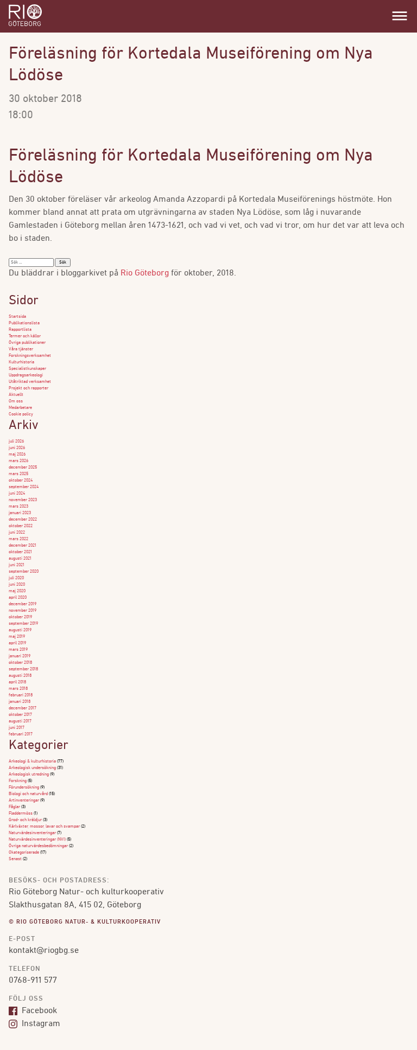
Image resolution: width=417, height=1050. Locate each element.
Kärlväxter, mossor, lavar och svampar (44, 826)
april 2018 (17, 682)
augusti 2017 (20, 721)
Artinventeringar (24, 800)
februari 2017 (21, 734)
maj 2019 (17, 637)
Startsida (17, 317)
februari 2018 (21, 695)
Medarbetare (20, 408)
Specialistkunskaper (27, 369)
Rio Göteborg (145, 273)
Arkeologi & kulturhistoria (32, 761)
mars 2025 (18, 474)
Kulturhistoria (21, 362)
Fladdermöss (21, 813)
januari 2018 (19, 702)
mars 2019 (18, 650)
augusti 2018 (20, 676)
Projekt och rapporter (28, 388)
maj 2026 (17, 454)
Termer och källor (25, 336)
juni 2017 (16, 728)
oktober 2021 (20, 552)
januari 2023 (20, 513)
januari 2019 (19, 656)
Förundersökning (24, 787)
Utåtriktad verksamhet (30, 382)
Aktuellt (16, 395)
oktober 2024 (21, 480)
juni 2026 (17, 448)
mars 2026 (18, 461)
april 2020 (18, 598)
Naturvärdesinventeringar (32, 833)
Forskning (18, 781)
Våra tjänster (21, 349)
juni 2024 (17, 493)
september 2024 (24, 487)
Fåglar (14, 807)
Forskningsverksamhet (30, 356)
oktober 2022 (21, 526)
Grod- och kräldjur (25, 820)
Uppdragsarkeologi (26, 375)
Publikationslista (24, 323)
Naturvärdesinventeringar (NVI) (37, 839)
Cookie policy (21, 414)
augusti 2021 (20, 558)
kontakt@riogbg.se (44, 950)
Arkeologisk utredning (29, 774)
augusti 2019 (20, 630)
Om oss (16, 401)
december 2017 (22, 708)
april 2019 (17, 643)
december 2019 (22, 604)
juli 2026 (16, 441)
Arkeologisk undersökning (32, 768)
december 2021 (22, 545)
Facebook (38, 1011)
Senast (15, 859)
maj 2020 (17, 591)
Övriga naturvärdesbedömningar (38, 846)
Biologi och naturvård (28, 794)
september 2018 (23, 669)
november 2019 (22, 611)
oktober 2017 (20, 715)
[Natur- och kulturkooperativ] (25, 25)
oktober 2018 (20, 663)
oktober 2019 (20, 617)
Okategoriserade (24, 852)
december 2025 (23, 467)
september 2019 (23, 624)
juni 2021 (16, 565)
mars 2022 (18, 539)
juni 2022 (17, 532)
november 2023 (23, 500)
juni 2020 (17, 584)
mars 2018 (18, 689)
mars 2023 (18, 506)
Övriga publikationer (27, 343)
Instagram (40, 1024)
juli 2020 (16, 578)
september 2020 (24, 571)
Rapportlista (20, 330)
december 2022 (23, 519)
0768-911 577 (33, 980)
